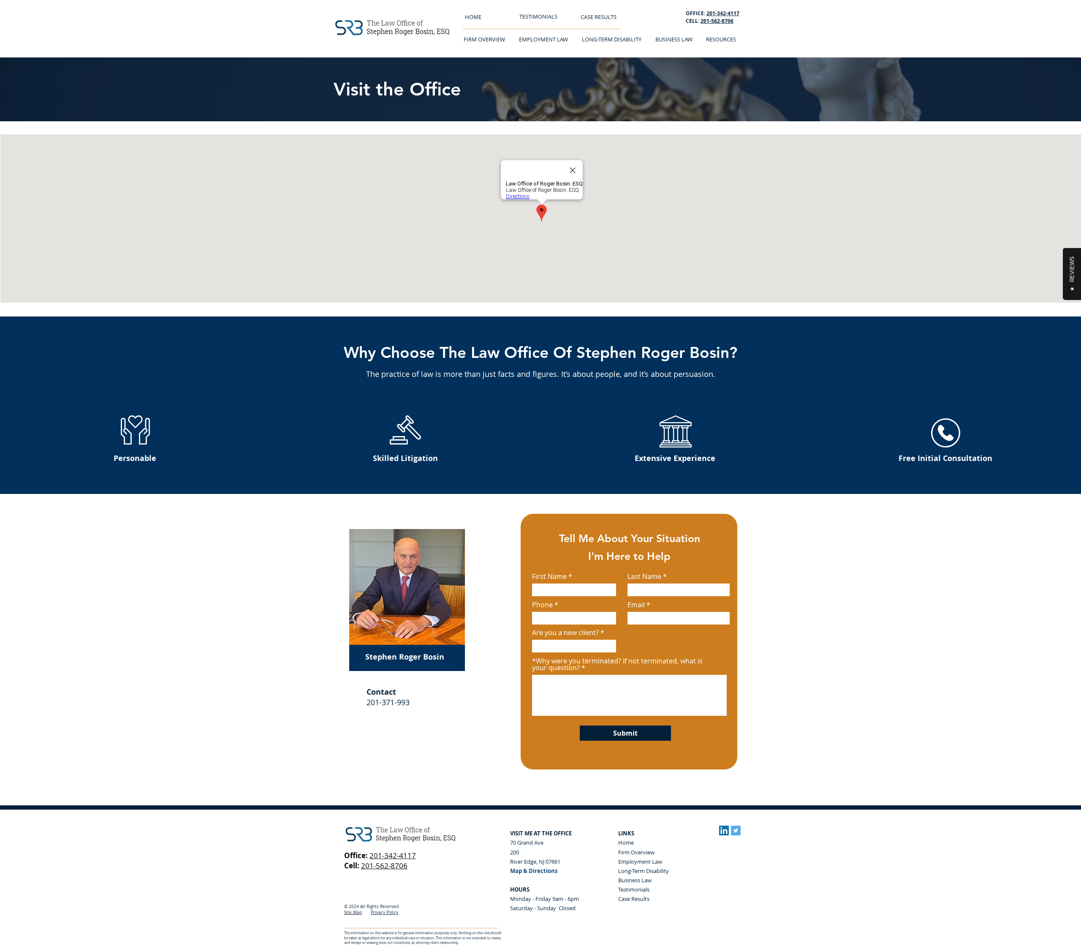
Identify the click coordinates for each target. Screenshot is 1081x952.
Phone (542, 604)
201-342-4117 (392, 855)
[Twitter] (736, 830)
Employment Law (640, 861)
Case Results (633, 899)
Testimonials (633, 889)
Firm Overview (636, 852)
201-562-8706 (717, 21)
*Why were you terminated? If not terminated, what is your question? (617, 664)
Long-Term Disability (643, 871)
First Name (549, 576)
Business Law (635, 880)
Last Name (644, 576)
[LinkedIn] (724, 830)
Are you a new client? (565, 632)
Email (636, 604)
